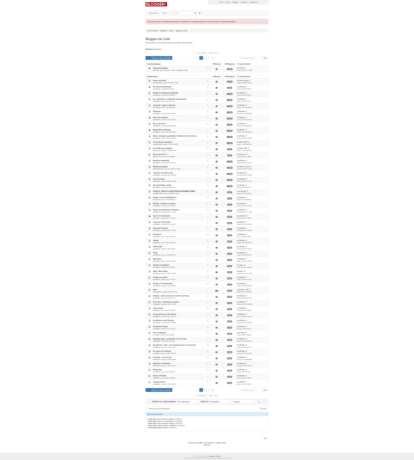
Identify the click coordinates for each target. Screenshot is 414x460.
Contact (218, 456)
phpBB (199, 443)
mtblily (157, 335)
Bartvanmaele (160, 169)
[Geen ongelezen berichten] (149, 80)
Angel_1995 (244, 289)
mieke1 (158, 218)
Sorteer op (210, 401)
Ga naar (263, 408)
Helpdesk (212, 456)
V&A (165, 13)
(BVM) (242, 382)
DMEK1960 (159, 193)
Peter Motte (159, 83)
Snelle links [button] (154, 13)
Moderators (158, 49)
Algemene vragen (183, 70)
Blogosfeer (254, 2)
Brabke (158, 89)
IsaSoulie (158, 292)
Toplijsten (244, 2)
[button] (212, 58)
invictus (158, 150)
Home (221, 2)
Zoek (265, 58)
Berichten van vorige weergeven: (171, 401)
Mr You (158, 156)
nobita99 (243, 191)
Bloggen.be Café (158, 38)
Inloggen (235, 2)
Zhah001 (243, 216)
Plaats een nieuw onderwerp (161, 58)
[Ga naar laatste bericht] (245, 68)
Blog (227, 2)
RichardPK (159, 144)
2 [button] (204, 58)
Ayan (242, 265)
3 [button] (208, 58)
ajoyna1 (242, 154)
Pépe (157, 70)
